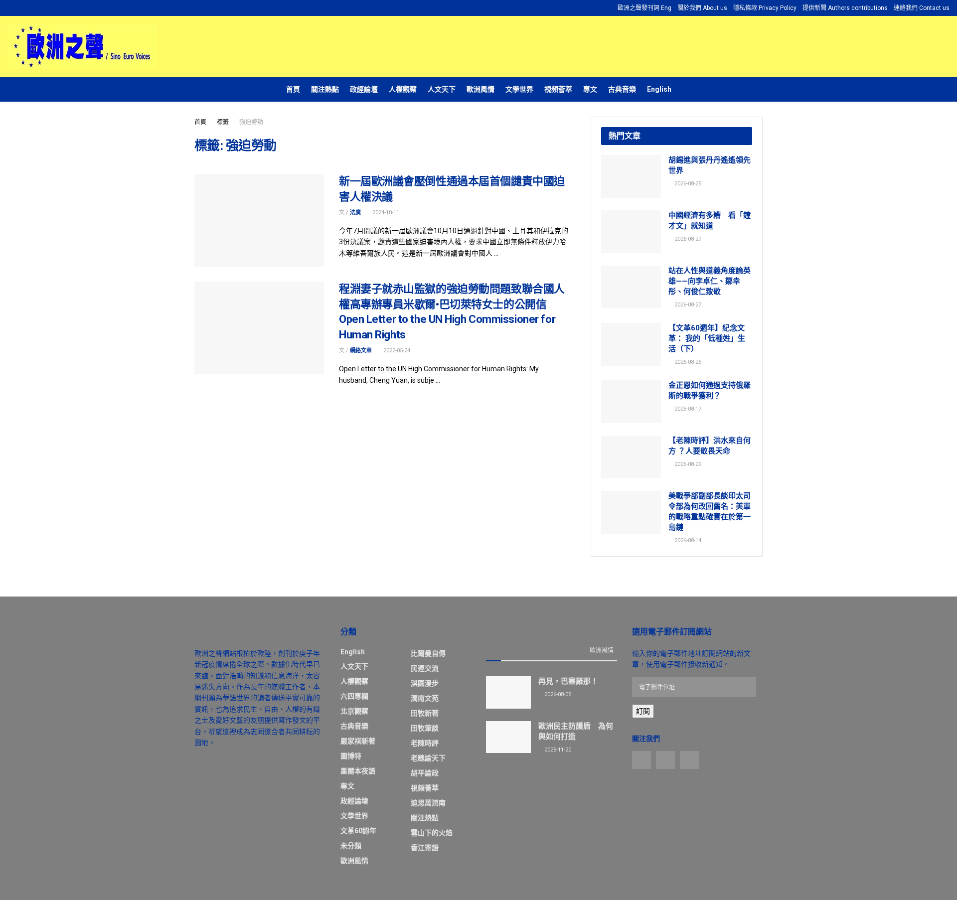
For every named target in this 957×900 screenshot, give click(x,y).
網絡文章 (361, 350)
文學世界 (519, 89)
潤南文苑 (425, 698)
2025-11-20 (557, 750)
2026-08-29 (687, 464)
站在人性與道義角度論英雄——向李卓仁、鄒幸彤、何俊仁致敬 (709, 281)
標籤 (223, 122)
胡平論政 (425, 773)
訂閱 (643, 711)
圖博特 (350, 756)
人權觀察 (403, 89)
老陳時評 (425, 743)
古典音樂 (622, 89)
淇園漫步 (425, 683)
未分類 (350, 846)
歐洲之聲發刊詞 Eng (644, 7)
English (659, 89)
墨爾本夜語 (357, 771)
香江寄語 (425, 848)
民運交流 (425, 668)
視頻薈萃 (558, 89)
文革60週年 (358, 831)
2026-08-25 (687, 183)
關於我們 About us (702, 7)
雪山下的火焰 (432, 833)
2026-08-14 (687, 540)
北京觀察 (354, 711)
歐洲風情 (480, 89)
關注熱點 (325, 89)
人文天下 (442, 89)
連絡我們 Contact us (922, 7)
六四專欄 (354, 696)
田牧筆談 (425, 728)
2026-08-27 (687, 239)
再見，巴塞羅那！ (568, 681)
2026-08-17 (687, 409)
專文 (590, 89)
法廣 (355, 212)
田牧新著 (425, 713)
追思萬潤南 (428, 803)
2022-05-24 (396, 350)
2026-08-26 (687, 362)
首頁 (293, 89)
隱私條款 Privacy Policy (765, 7)
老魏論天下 (428, 758)
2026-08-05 (557, 694)
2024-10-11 (385, 212)
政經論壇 (364, 89)
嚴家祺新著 (357, 741)
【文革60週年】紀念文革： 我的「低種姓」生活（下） (706, 338)
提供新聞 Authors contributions (845, 7)
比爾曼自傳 (428, 653)
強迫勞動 (251, 122)
